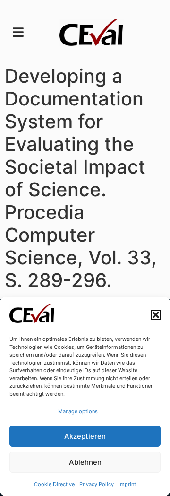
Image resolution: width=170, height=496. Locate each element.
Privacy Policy (96, 484)
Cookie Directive (54, 484)
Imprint (127, 484)
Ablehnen (85, 462)
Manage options (78, 411)
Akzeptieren (85, 436)
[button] (156, 315)
